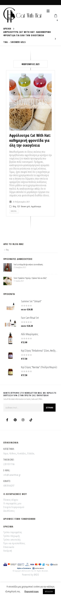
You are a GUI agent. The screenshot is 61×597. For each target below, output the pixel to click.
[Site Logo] (22, 15)
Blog (14, 206)
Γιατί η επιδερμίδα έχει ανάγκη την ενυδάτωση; (28, 264)
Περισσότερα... (14, 211)
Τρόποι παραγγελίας (12, 532)
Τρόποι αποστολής (12, 539)
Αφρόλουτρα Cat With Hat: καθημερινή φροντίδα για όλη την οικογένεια (30, 140)
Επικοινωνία (8, 547)
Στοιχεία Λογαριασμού (13, 507)
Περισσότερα (31, 591)
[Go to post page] (7, 267)
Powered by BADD (30, 574)
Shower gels (25, 206)
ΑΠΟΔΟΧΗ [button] (49, 591)
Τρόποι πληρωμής (11, 535)
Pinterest (15, 419)
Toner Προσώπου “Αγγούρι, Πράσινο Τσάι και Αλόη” (30, 278)
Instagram (23, 419)
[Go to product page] (10, 305)
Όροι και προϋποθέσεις (14, 543)
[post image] (30, 101)
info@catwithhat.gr (12, 474)
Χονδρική (7, 550)
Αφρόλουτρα (36, 206)
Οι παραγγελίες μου (12, 503)
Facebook (7, 419)
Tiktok (31, 419)
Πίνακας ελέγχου (10, 499)
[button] (48, 11)
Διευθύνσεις (9, 510)
